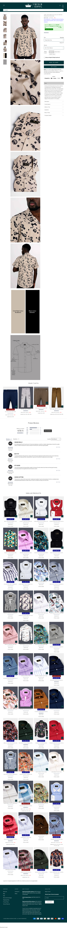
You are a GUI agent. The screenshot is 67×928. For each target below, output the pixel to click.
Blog (4, 893)
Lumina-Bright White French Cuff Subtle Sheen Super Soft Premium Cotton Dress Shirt (41, 521)
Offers (16, 893)
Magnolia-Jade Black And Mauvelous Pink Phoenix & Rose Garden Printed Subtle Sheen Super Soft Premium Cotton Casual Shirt (41, 743)
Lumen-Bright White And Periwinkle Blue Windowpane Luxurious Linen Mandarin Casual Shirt (10, 869)
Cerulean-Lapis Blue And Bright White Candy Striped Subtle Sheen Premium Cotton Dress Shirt (10, 774)
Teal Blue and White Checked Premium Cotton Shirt (25, 805)
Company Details (48, 115)
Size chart (62, 37)
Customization (47, 104)
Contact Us (17, 891)
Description (47, 101)
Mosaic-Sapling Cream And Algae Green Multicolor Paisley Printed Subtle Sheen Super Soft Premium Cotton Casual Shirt (41, 803)
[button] (34, 427)
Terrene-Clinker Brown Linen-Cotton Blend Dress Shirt (41, 834)
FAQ (4, 895)
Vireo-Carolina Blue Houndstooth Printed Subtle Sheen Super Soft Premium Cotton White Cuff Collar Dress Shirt (56, 805)
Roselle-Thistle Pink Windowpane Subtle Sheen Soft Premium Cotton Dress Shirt (26, 675)
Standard (51, 51)
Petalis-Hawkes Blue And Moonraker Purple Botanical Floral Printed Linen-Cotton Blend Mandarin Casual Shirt (41, 581)
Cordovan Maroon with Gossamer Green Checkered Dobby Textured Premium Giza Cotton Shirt (25, 872)
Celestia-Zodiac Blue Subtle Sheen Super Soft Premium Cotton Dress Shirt (56, 709)
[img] (10, 447)
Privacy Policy (6, 901)
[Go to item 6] (5, 42)
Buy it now (54, 66)
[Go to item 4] (5, 29)
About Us (5, 891)
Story (46, 83)
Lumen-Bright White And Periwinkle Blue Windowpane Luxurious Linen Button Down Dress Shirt (25, 837)
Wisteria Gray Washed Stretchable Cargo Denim (25, 409)
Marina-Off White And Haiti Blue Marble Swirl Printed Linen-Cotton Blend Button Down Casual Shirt (26, 615)
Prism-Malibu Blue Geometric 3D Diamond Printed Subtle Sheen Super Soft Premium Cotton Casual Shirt (10, 678)
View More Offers (49, 29)
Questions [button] (15, 439)
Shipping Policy (6, 899)
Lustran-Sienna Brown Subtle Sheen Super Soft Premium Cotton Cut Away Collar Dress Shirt (41, 711)
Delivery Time (47, 107)
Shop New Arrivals (3, 927)
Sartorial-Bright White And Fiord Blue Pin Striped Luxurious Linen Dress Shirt (41, 675)
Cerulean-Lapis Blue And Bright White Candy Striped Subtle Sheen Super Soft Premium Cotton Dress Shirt (57, 584)
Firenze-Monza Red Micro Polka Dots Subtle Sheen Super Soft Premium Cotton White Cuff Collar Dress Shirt (57, 521)
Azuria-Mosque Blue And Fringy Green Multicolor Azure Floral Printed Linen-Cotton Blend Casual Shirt (41, 552)
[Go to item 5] (5, 36)
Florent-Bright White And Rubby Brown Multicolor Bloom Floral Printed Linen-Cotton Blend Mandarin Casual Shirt (56, 613)
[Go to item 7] (5, 49)
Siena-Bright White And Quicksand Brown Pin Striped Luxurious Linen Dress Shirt (56, 772)
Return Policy (47, 112)
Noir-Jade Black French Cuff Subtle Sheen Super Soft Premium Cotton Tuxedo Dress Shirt (56, 552)
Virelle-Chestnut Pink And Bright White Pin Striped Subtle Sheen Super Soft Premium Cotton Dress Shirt (10, 644)
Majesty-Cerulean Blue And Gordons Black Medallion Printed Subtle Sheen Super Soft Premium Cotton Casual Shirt (10, 552)
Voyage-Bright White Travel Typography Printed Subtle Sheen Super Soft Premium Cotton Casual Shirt (26, 644)
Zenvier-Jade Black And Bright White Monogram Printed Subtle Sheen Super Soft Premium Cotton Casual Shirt (56, 646)
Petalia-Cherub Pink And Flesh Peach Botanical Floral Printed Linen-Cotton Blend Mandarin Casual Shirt (10, 709)
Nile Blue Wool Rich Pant (10, 411)
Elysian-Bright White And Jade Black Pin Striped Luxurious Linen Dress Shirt (41, 613)
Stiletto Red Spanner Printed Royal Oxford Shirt (10, 839)
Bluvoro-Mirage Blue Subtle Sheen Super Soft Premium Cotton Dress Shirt (56, 680)
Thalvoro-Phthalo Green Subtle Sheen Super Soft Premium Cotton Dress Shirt (26, 743)
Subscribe (49, 901)
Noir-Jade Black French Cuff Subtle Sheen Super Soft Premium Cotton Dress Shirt (10, 521)
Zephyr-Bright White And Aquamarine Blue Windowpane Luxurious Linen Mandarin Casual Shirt (41, 772)
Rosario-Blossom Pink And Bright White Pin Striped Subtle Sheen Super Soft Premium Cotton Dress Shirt (26, 552)
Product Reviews (33, 423)
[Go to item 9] (5, 62)
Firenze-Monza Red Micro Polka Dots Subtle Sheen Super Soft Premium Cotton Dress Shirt (57, 743)
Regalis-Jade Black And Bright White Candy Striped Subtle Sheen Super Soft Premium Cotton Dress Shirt (10, 613)
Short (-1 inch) (52, 54)
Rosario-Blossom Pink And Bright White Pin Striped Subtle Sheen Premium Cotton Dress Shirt (26, 709)
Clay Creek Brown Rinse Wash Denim (56, 409)
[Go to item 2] (5, 17)
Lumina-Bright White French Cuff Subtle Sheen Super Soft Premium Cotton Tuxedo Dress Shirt (26, 584)
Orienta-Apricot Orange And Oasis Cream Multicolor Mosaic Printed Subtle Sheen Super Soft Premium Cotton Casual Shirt (26, 774)
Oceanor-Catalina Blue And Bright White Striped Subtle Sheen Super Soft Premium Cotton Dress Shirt (56, 839)
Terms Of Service (6, 904)
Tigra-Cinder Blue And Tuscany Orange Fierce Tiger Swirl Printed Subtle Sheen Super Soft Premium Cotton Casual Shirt (56, 872)
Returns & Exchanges (7, 897)
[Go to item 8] (5, 55)
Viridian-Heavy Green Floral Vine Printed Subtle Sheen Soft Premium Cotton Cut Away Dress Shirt (41, 872)
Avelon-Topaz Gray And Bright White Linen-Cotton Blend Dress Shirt (10, 584)
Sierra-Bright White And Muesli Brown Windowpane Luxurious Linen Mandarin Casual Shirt (10, 803)
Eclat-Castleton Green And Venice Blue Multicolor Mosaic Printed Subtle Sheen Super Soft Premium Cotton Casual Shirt (41, 644)
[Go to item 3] (5, 23)
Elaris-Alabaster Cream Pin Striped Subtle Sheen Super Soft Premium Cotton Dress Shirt (26, 521)
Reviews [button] (8, 439)
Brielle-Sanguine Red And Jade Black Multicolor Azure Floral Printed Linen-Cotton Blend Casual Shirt (10, 743)
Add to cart (53, 62)
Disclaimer (47, 109)
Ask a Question (48, 430)
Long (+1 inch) (57, 51)
